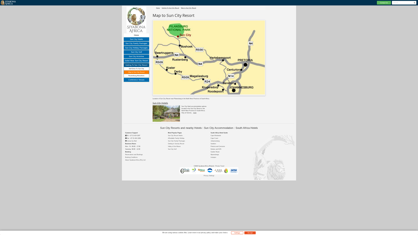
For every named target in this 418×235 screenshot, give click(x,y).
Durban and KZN (216, 149)
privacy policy (206, 232)
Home (136, 35)
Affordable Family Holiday (176, 138)
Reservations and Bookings (134, 154)
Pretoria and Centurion (218, 146)
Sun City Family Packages (136, 43)
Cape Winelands (216, 135)
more (194, 113)
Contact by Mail (132, 141)
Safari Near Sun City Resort (136, 61)
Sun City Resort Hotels (175, 135)
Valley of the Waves (174, 146)
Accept (250, 233)
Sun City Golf (136, 52)
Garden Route (215, 152)
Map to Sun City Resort (136, 72)
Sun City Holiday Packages (136, 48)
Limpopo (213, 157)
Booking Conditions (131, 157)
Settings (237, 233)
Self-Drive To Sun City (136, 69)
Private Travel (219, 166)
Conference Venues (136, 80)
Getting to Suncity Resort (176, 143)
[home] (8, 2)
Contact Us (384, 3)
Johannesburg (215, 141)
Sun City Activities (136, 56)
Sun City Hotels (136, 39)
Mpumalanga (215, 154)
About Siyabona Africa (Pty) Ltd (135, 160)
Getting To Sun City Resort (136, 65)
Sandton (213, 143)
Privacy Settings (209, 175)
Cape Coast (214, 138)
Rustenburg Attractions (136, 75)
